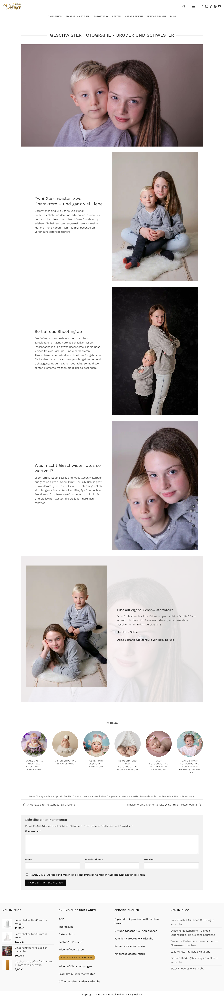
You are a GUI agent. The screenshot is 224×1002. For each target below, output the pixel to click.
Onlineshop (55, 16)
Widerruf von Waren (71, 949)
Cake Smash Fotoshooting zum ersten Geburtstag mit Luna (189, 766)
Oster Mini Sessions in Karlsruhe (96, 763)
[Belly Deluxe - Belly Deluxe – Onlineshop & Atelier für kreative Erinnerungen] (12, 6)
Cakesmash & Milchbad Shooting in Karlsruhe (34, 765)
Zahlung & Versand (70, 942)
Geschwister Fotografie (105, 796)
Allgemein (58, 796)
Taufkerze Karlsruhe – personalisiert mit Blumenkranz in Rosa (195, 943)
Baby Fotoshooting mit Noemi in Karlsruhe (158, 765)
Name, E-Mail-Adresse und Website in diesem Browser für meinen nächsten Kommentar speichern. (88, 874)
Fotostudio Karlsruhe (150, 796)
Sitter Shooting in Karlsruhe (65, 762)
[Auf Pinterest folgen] (215, 6)
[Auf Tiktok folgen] (211, 6)
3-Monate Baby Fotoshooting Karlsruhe (50, 804)
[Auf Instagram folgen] (206, 6)
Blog (173, 16)
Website (148, 859)
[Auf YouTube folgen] (219, 6)
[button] (184, 6)
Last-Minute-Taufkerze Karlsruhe (190, 951)
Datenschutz (67, 934)
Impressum (66, 926)
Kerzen (116, 16)
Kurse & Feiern (134, 16)
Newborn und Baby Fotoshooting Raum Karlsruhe (127, 765)
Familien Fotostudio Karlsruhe (78, 796)
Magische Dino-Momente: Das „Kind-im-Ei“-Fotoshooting (162, 804)
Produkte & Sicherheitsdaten (77, 973)
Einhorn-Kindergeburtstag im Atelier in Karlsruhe (194, 960)
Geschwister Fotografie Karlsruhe (178, 796)
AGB (61, 919)
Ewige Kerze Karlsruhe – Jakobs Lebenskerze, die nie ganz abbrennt (193, 933)
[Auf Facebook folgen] (202, 6)
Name (28, 859)
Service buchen (156, 16)
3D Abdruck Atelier (78, 16)
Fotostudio (101, 16)
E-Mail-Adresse (94, 859)
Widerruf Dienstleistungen (75, 966)
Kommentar (33, 831)
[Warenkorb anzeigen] (193, 6)
